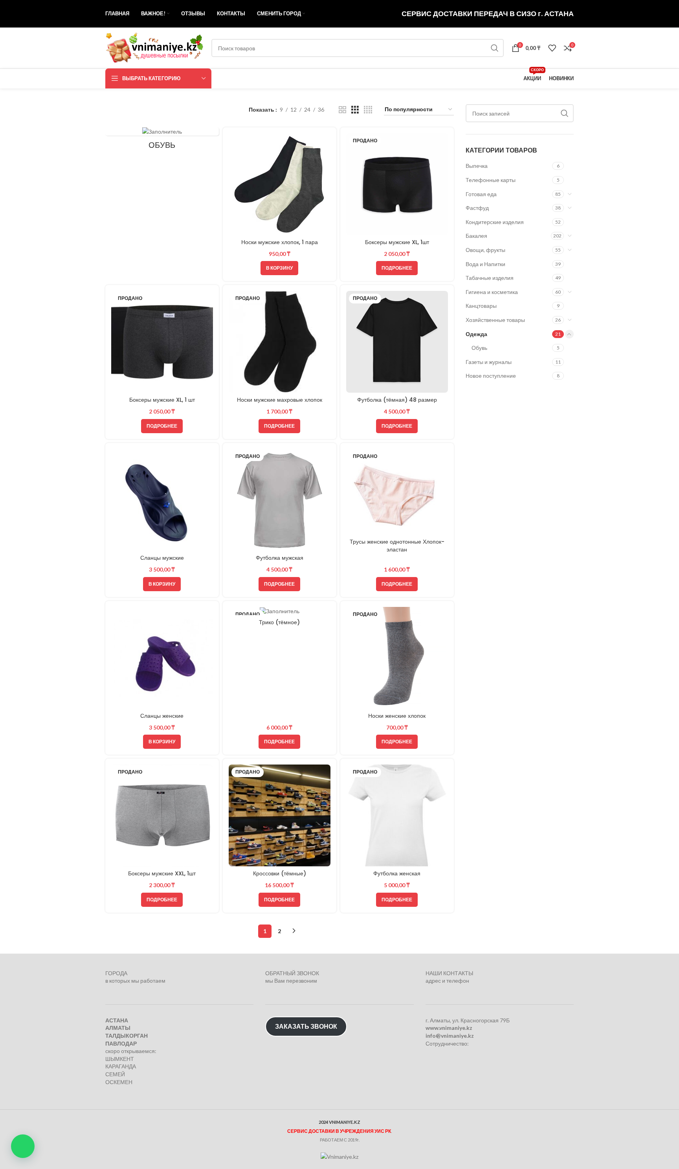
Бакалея (476, 235)
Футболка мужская (279, 558)
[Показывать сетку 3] (355, 110)
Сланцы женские (162, 716)
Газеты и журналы (489, 361)
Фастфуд (477, 207)
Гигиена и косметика (492, 292)
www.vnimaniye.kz (449, 1027)
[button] (23, 1146)
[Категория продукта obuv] (162, 141)
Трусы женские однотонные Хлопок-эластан (397, 545)
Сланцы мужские (162, 558)
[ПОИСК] (495, 48)
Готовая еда (481, 194)
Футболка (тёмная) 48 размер (397, 400)
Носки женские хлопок (397, 716)
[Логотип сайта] (154, 47)
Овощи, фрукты (485, 249)
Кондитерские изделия (495, 222)
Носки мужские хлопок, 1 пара (279, 242)
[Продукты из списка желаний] (552, 48)
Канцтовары (481, 305)
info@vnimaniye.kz (450, 1035)
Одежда (476, 334)
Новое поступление (491, 375)
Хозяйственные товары (495, 319)
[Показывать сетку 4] (368, 110)
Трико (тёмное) (279, 622)
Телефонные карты (491, 179)
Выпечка (477, 165)
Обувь (479, 347)
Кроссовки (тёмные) (279, 873)
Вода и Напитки (485, 264)
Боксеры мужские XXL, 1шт (162, 873)
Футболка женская (396, 873)
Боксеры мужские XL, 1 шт (162, 400)
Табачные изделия (490, 277)
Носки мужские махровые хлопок (279, 400)
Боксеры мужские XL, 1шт (397, 242)
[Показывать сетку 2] (342, 110)
